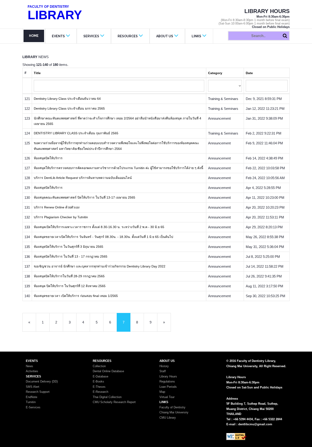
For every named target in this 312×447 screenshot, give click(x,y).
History (164, 366)
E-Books (98, 381)
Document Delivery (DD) (42, 381)
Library (55, 13)
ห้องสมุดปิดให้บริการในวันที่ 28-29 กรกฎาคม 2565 (69, 276)
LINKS (196, 36)
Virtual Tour (167, 397)
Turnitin (31, 402)
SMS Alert (32, 386)
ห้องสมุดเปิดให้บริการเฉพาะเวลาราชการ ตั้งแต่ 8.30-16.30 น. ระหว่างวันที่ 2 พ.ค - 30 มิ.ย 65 (99, 227)
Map (162, 391)
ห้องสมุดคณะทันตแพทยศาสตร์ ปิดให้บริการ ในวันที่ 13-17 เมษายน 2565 (84, 197)
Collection (99, 366)
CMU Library (167, 417)
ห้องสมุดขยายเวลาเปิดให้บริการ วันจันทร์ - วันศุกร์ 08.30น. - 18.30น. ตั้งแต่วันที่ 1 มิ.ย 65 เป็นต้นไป (103, 237)
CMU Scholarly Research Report (114, 402)
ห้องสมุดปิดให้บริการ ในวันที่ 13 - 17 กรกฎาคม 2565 (70, 256)
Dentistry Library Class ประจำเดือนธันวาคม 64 (67, 98)
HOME (34, 36)
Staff (162, 371)
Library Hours (168, 376)
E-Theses (99, 386)
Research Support (38, 391)
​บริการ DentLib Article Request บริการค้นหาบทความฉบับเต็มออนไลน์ (83, 178)
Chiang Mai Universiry (173, 412)
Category (215, 73)
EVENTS (58, 36)
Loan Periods (168, 386)
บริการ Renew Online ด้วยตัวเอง (56, 207)
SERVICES (91, 36)
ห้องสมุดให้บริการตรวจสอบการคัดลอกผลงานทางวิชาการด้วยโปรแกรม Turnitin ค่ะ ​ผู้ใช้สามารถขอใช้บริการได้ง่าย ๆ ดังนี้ (118, 168)
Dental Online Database (108, 371)
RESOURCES (128, 36)
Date (249, 73)
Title (37, 73)
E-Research (100, 391)
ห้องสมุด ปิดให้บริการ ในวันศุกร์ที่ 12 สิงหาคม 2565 (70, 286)
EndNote (31, 397)
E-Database (100, 376)
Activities (32, 371)
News (29, 366)
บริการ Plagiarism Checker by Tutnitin (61, 217)
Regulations (167, 381)
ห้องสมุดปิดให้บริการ (48, 158)
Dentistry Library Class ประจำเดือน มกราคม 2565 (69, 108)
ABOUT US (164, 36)
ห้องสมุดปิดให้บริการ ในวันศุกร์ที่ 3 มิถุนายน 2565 (68, 246)
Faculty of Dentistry (172, 407)
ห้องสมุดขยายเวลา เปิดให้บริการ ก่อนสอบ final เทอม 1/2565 (76, 296)
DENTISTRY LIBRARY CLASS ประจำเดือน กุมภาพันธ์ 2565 (76, 133)
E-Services (33, 407)
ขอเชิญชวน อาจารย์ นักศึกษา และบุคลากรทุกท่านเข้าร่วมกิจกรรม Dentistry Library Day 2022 (99, 266)
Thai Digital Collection (107, 397)
